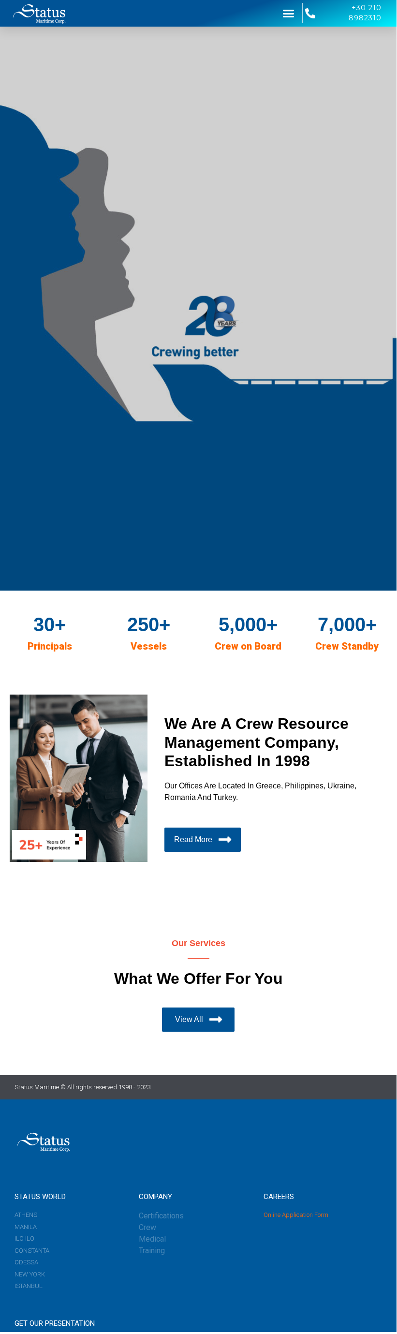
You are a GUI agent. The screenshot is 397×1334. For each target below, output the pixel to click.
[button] (288, 13)
